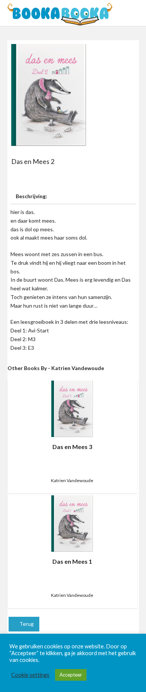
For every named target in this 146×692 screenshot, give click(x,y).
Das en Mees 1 (72, 561)
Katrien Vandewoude (72, 480)
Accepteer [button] (71, 675)
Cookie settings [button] (30, 675)
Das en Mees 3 (72, 446)
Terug (26, 624)
